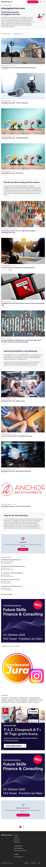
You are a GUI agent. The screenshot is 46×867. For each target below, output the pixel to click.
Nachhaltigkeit (24, 700)
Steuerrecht (4, 700)
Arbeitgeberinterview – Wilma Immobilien (14, 103)
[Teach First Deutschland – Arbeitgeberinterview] (23, 419)
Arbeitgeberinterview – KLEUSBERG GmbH (14, 138)
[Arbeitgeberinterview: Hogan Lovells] (23, 384)
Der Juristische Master (13, 698)
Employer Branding (5, 702)
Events (16, 835)
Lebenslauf (17, 700)
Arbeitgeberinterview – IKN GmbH (12, 173)
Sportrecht (36, 702)
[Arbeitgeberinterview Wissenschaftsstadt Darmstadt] (23, 51)
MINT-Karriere (17, 842)
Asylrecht (40, 700)
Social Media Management (22, 702)
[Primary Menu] (44, 2)
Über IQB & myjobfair (18, 848)
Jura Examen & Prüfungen (35, 698)
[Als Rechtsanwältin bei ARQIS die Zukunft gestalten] (23, 251)
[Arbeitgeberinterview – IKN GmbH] (23, 156)
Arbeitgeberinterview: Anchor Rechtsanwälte (15, 506)
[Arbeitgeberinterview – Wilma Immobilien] (23, 86)
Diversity (3, 338)
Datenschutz (33, 863)
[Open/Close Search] (40, 2)
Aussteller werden (33, 1)
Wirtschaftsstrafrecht (33, 700)
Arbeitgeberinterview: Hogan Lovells (13, 401)
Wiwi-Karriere (17, 840)
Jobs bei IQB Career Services (20, 850)
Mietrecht (13, 702)
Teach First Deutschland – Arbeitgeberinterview (16, 436)
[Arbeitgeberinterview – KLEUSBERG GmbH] (23, 121)
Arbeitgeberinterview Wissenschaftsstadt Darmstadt (18, 68)
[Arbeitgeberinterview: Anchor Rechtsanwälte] (23, 490)
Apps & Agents (4, 698)
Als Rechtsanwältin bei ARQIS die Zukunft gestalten (17, 267)
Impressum (26, 863)
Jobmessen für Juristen (23, 815)
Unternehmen (18, 846)
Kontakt (16, 854)
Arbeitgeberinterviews (18, 33)
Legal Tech (30, 702)
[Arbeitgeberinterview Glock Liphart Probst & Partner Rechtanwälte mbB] (23, 287)
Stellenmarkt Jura (23, 549)
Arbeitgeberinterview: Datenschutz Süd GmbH (16, 471)
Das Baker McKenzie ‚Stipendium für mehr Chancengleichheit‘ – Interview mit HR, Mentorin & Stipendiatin (21, 341)
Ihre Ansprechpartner (18, 856)
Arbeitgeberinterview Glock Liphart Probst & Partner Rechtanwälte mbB (23, 304)
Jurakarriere (16, 837)
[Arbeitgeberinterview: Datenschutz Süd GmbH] (23, 454)
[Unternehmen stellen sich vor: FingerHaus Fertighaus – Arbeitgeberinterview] (23, 214)
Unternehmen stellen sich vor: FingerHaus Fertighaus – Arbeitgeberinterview (19, 231)
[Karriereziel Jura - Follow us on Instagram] (23, 669)
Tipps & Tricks (11, 700)
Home (2, 5)
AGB (39, 863)
